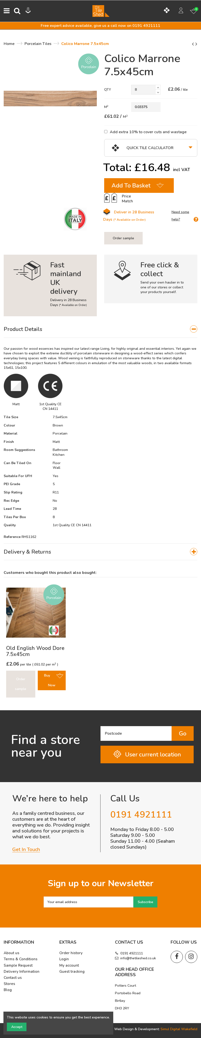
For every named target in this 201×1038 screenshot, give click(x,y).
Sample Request (18, 965)
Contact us (13, 977)
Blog (8, 990)
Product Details (23, 329)
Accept (16, 1027)
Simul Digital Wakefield (179, 1029)
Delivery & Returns (27, 552)
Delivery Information (21, 971)
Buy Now (49, 680)
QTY (107, 89)
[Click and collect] (31, 11)
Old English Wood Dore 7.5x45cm (35, 651)
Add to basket (131, 185)
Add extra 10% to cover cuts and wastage (148, 131)
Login (64, 959)
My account (69, 965)
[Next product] (196, 44)
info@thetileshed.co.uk (138, 958)
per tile (19, 664)
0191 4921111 (131, 953)
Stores (9, 984)
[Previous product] (193, 44)
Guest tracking (72, 971)
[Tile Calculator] (169, 11)
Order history (71, 953)
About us (11, 953)
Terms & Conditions (21, 959)
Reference (12, 537)
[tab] (100, 329)
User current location (153, 754)
